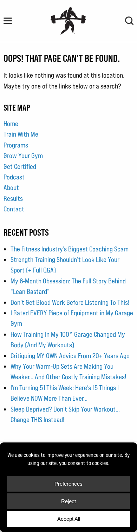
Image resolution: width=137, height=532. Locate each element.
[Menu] (8, 21)
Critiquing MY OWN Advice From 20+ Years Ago (70, 356)
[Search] (129, 21)
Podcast (14, 177)
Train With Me (21, 134)
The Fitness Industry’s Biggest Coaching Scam (70, 249)
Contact (14, 209)
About (11, 187)
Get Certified (20, 166)
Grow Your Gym (23, 155)
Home (11, 123)
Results (13, 198)
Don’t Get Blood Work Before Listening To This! (70, 302)
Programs (16, 145)
